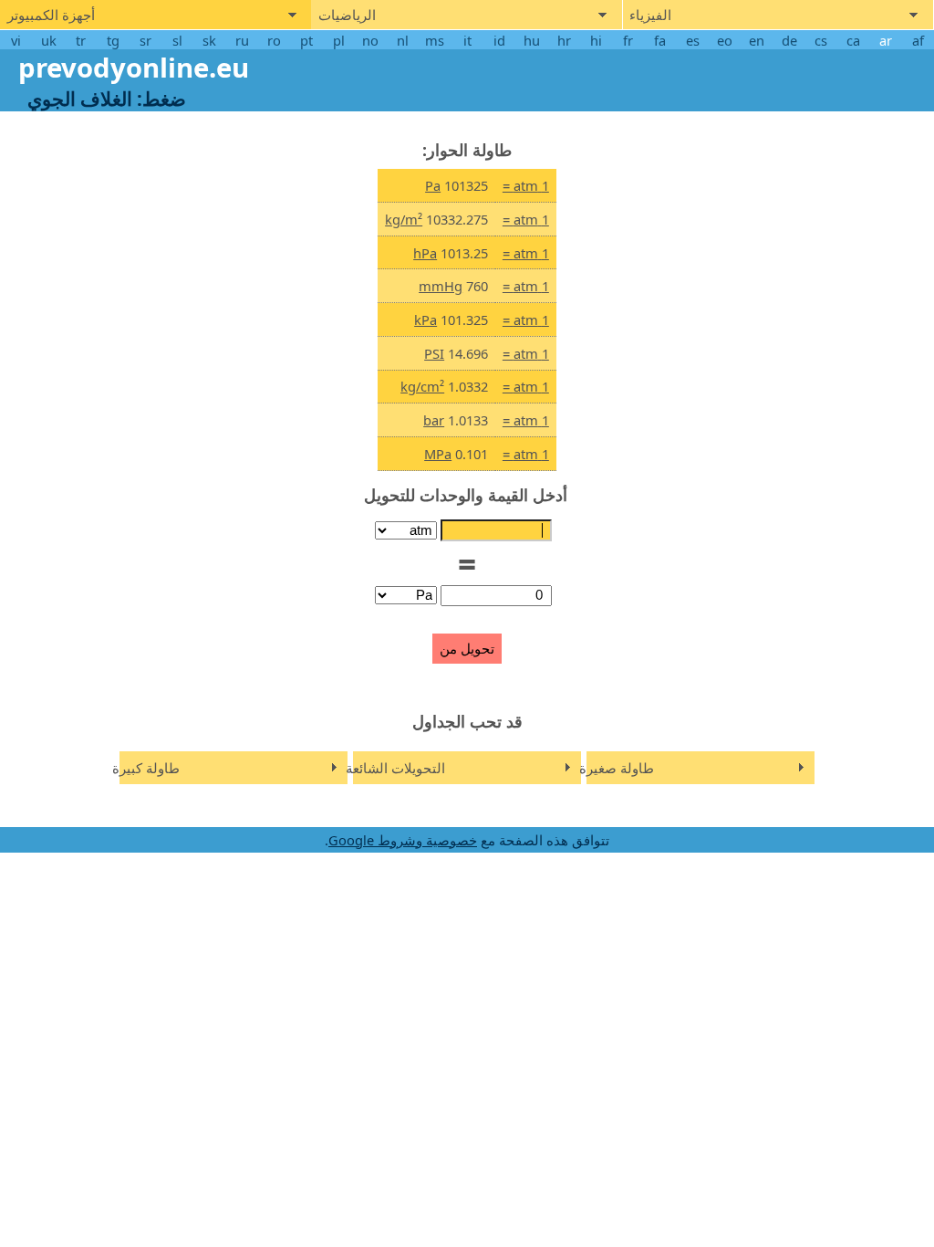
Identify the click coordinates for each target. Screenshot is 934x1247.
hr (564, 40)
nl (403, 40)
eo (724, 40)
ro (274, 40)
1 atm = (526, 185)
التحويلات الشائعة (395, 768)
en (756, 40)
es (693, 40)
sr (145, 40)
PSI (434, 353)
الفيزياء (650, 15)
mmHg (440, 286)
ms (434, 40)
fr (628, 40)
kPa (425, 319)
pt (306, 40)
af (918, 40)
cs (821, 40)
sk (209, 40)
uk (49, 40)
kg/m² (403, 219)
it (467, 40)
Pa (433, 185)
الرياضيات (347, 15)
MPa (437, 454)
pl (339, 40)
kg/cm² (422, 386)
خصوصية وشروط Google (402, 840)
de (789, 40)
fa (660, 40)
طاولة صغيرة (616, 768)
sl (177, 40)
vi (16, 40)
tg (113, 40)
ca (853, 40)
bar (433, 420)
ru (242, 40)
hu (532, 40)
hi (596, 40)
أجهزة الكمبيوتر (51, 15)
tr (81, 40)
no (370, 40)
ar (885, 40)
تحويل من (467, 649)
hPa (425, 253)
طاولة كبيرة (146, 768)
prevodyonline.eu (133, 67)
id (499, 40)
